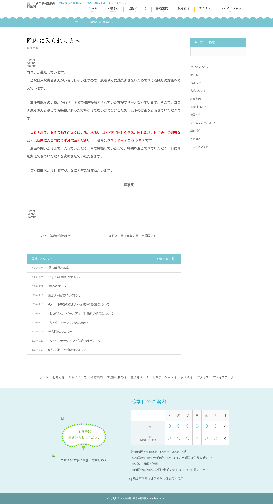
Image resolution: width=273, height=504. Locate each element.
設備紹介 (184, 9)
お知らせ (113, 9)
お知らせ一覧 (166, 258)
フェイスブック (231, 9)
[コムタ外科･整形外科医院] (42, 17)
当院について (137, 9)
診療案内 (162, 9)
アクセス (205, 9)
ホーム (93, 9)
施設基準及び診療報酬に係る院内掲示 (158, 478)
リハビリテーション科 (203, 122)
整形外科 (195, 114)
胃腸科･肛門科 (198, 106)
